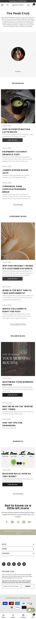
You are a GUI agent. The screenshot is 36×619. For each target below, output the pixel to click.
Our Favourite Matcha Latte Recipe (16, 130)
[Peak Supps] (18, 54)
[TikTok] (24, 522)
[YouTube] (29, 522)
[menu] (2, 5)
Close (34, 532)
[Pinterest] (18, 522)
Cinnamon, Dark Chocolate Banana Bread (14, 189)
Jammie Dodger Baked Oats (15, 171)
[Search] (7, 5)
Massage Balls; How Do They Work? (16, 475)
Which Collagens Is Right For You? (14, 310)
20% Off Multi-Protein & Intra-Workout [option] (18, 1)
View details (12, 140)
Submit (28, 586)
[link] (13, 616)
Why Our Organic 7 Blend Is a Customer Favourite (17, 267)
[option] (18, 55)
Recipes (18, 71)
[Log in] (28, 5)
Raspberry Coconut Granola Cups (14, 153)
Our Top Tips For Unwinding (12, 424)
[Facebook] (7, 522)
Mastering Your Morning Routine (17, 383)
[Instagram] (12, 522)
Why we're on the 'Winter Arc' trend (17, 408)
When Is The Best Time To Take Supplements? (17, 291)
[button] (34, 54)
